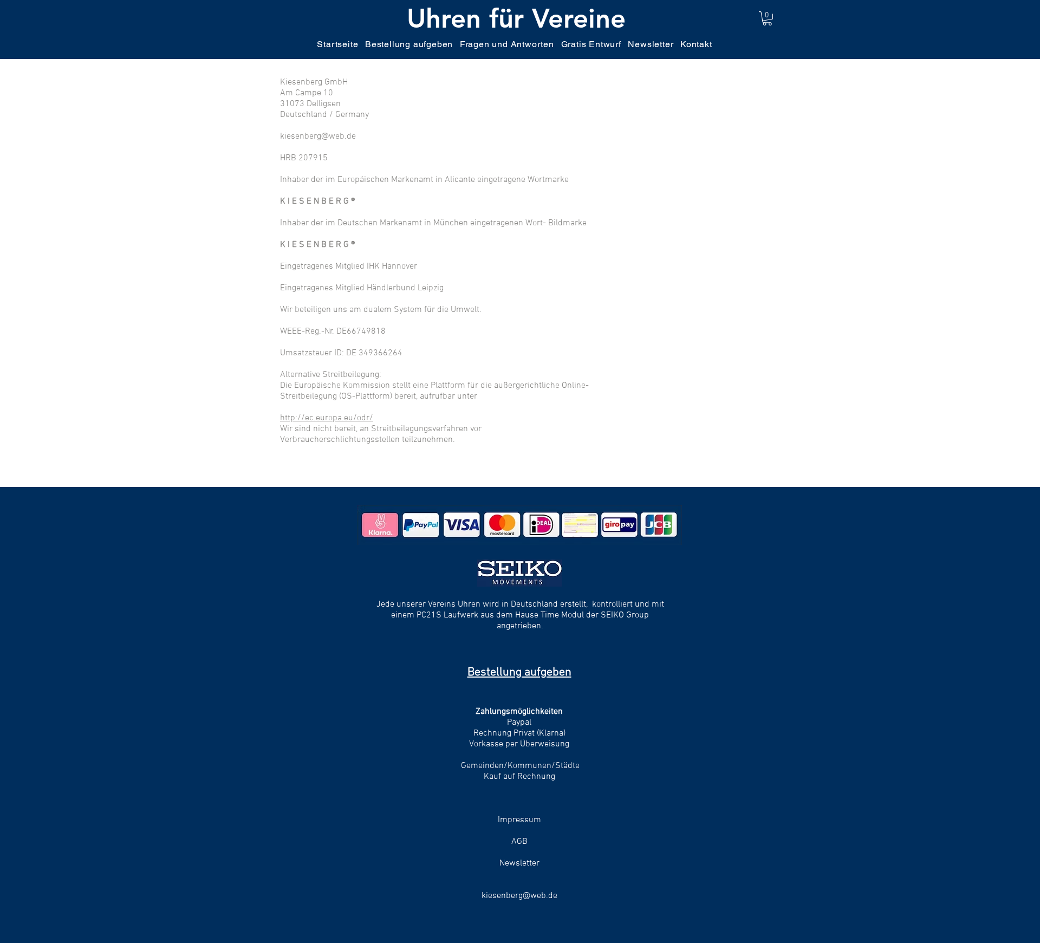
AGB (519, 841)
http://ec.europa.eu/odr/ (326, 418)
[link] (767, 18)
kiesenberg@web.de (519, 895)
